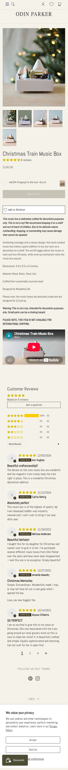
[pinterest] (30, 678)
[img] (28, 455)
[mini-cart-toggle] (60, 4)
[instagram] (37, 678)
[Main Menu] (7, 4)
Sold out (33, 194)
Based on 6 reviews (17, 399)
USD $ (32, 698)
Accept (33, 740)
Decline (33, 749)
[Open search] (13, 4)
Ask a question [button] (34, 405)
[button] (12, 160)
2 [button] (30, 653)
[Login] (43, 4)
